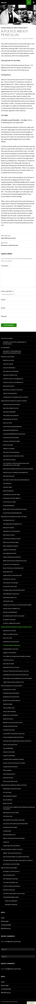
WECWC (4, 2)
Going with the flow (10, 586)
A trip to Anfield (8, 660)
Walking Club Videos (7, 356)
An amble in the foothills (11, 871)
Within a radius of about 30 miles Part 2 (14, 28)
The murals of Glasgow (10, 415)
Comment (5, 266)
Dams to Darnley (8, 491)
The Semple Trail (8, 601)
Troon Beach (7, 770)
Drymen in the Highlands (11, 452)
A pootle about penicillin (11, 645)
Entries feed (4, 921)
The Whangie (7, 483)
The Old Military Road (10, 781)
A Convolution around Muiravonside (15, 823)
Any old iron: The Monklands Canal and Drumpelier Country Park (16, 464)
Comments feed (6, 925)
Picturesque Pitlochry (10, 879)
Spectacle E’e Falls (9, 535)
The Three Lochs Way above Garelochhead (16, 656)
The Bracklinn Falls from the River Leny (16, 674)
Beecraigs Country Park (11, 812)
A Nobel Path (7, 831)
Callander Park (8, 748)
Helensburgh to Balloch (11, 594)
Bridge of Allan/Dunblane (11, 700)
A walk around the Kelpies (11, 845)
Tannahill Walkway (9, 412)
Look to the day (8, 364)
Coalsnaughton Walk (10, 827)
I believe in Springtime (10, 375)
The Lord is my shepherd (10, 371)
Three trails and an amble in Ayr (13, 682)
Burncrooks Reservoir (10, 430)
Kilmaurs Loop (7, 572)
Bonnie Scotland (8, 386)
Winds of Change (8, 527)
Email (3, 308)
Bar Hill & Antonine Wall (11, 542)
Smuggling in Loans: (9, 630)
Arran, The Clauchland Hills (12, 853)
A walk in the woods (9, 549)
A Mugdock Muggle (9, 459)
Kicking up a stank (9, 752)
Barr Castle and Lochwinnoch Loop (14, 509)
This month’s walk (7, 338)
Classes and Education (10, 766)
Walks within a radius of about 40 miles (14, 785)
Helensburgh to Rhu (9, 553)
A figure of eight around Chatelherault (16, 480)
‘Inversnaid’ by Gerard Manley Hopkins (15, 397)
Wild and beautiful (9, 834)
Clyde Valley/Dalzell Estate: (12, 538)
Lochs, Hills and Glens (10, 744)
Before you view (8, 360)
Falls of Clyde (7, 423)
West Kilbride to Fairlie (8, 237)
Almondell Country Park (11, 864)
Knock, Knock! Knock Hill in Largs (14, 763)
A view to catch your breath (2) (13, 382)
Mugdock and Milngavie (11, 437)
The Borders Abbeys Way (11, 897)
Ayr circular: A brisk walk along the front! (17, 741)
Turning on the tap (9, 579)
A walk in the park (8, 448)
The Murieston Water (10, 796)
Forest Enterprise (9, 755)
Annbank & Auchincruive (11, 641)
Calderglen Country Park (11, 494)
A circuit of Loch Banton (11, 564)
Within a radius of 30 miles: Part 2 (11, 686)
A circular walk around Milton (13, 737)
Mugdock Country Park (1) (11, 498)
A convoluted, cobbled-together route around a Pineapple (19, 808)
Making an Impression (10, 612)
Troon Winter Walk (9, 711)
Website (4, 316)
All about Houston (9, 619)
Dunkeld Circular (9, 890)
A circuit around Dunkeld (11, 886)
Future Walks (5, 347)
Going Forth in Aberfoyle (11, 608)
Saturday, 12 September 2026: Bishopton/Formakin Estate (12, 352)
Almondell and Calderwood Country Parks (17, 678)
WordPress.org (5, 928)
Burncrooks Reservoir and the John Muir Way (18, 469)
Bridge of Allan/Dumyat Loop (12, 722)
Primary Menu (33, 2)
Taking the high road (10, 393)
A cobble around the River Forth (14, 590)
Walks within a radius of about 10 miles (14, 401)
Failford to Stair (8, 663)
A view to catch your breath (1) (13, 378)
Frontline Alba (8, 445)
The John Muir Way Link (10, 882)
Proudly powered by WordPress (9, 1001)
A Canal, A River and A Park (11, 441)
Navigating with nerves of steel (13, 456)
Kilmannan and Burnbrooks (9, 244)
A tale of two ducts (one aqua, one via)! (16, 671)
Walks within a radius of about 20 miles (14, 516)
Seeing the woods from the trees (14, 838)
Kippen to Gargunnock (10, 634)
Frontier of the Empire (10, 583)
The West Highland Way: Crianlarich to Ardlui (18, 860)
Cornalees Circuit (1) (10, 597)
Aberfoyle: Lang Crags (10, 715)
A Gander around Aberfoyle (12, 524)
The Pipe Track (7, 487)
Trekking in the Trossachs (11, 531)
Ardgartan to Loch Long (11, 667)
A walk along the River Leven (12, 575)
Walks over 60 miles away (9, 868)
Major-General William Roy (12, 557)
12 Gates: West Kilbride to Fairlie (13, 759)
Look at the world (9, 367)
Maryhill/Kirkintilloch (10, 408)
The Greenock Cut (9, 520)
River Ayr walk (7, 704)
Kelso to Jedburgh (11, 901)
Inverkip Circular (9, 730)
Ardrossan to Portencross (12, 789)
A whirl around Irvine (10, 726)
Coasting (6, 842)
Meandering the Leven (10, 419)
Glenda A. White (17, 38)
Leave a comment (28, 38)
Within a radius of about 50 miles (12, 849)
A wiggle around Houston (11, 404)
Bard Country (7, 803)
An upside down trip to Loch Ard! (13, 616)
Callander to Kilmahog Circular (13, 733)
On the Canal (7, 792)
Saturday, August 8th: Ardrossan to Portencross (14, 343)
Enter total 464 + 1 (7, 291)
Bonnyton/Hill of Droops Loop (13, 568)
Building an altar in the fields (12, 390)
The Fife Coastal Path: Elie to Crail (14, 893)
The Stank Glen (7, 816)
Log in (3, 918)
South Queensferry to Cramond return (16, 856)
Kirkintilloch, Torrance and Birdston (15, 472)
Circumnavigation (9, 774)
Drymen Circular (8, 476)
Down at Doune (8, 719)
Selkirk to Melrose (11, 904)
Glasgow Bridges (8, 505)
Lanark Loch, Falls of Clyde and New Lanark (17, 605)
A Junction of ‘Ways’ (9, 502)
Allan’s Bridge (7, 800)
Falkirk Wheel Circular (10, 649)
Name (3, 299)
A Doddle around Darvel (11, 693)
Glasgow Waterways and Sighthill (14, 434)
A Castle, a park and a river (11, 623)
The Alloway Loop (9, 708)
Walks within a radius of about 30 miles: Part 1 (16, 627)
